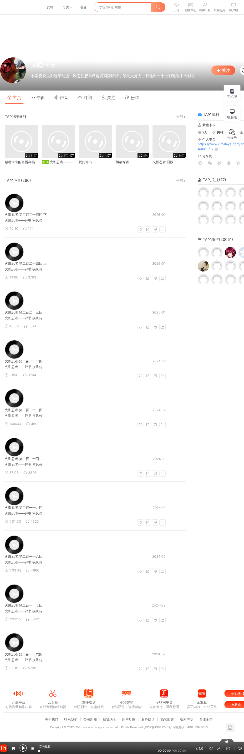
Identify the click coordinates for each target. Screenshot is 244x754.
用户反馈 (128, 719)
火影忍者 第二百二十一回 (23, 410)
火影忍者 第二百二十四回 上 (26, 263)
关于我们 (51, 719)
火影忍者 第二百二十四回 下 (26, 215)
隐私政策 (167, 719)
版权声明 (186, 719)
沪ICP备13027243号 (158, 727)
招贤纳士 (109, 719)
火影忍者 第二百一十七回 (23, 605)
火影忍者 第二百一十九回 (23, 508)
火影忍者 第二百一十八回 (23, 556)
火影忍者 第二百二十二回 (23, 361)
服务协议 (148, 719)
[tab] (14, 97)
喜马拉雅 (18, 7)
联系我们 (70, 719)
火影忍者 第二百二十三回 (23, 312)
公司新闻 (90, 719)
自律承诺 (206, 719)
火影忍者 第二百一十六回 (23, 654)
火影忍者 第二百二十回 (22, 459)
